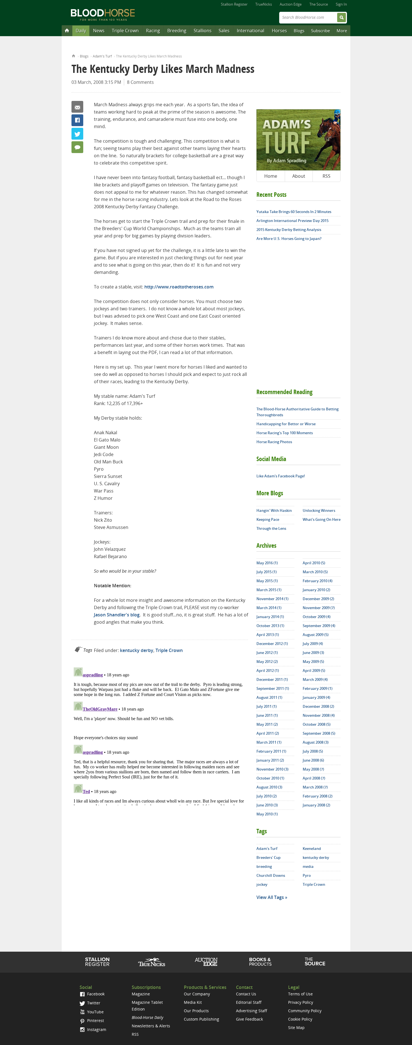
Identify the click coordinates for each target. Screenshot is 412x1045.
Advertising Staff (251, 1010)
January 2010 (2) (316, 589)
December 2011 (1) (272, 679)
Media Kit (193, 1002)
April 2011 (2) (267, 733)
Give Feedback (249, 1019)
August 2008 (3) (315, 742)
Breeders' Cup (268, 857)
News (99, 30)
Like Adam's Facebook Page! (280, 475)
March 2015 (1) (268, 589)
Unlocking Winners (319, 510)
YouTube (95, 1011)
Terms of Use (300, 994)
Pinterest (95, 1020)
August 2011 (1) (269, 697)
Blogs (299, 30)
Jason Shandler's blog (117, 615)
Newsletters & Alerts (151, 1025)
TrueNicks (263, 4)
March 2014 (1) (268, 607)
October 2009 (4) (316, 616)
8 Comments (140, 82)
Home (73, 55)
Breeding (176, 30)
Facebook (77, 120)
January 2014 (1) (270, 616)
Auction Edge (291, 4)
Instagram (96, 1029)
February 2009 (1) (317, 688)
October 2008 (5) (316, 724)
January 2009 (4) (316, 697)
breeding (264, 866)
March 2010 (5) (315, 571)
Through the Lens (271, 528)
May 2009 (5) (313, 661)
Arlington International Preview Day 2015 (292, 220)
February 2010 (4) (317, 580)
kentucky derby (136, 650)
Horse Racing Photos (274, 441)
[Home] (67, 30)
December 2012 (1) (272, 643)
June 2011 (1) (267, 715)
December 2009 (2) (318, 598)
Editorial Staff (248, 1002)
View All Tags (270, 897)
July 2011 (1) (266, 706)
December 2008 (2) (318, 706)
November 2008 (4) (319, 715)
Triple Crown (125, 30)
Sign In (341, 4)
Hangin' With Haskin (274, 510)
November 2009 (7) (319, 607)
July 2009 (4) (313, 643)
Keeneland (312, 848)
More (342, 30)
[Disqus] (159, 735)
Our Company (197, 994)
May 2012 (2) (267, 661)
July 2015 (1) (266, 571)
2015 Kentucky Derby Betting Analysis (288, 229)
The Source (318, 4)
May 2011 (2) (267, 724)
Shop (260, 962)
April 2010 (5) (314, 562)
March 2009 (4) (315, 679)
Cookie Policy (300, 1019)
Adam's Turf (102, 56)
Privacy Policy (300, 1002)
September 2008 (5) (319, 733)
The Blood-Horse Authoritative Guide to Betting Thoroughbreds (297, 411)
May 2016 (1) (267, 562)
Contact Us (246, 994)
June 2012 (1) (267, 652)
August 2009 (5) (315, 634)
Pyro (307, 875)
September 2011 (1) (272, 688)
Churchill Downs (270, 875)
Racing (153, 30)
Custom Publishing (201, 1019)
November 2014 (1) (272, 598)
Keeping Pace (267, 519)
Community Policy (304, 1010)
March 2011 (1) (268, 742)
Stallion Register (234, 4)
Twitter (77, 134)
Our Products (196, 1010)
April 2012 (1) (267, 670)
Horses (279, 30)
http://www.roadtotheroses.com (179, 287)
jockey (261, 884)
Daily (81, 30)
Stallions (203, 30)
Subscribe (320, 30)
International (250, 30)
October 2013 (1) (270, 625)
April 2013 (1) (267, 634)
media (308, 866)
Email (77, 107)
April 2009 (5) (314, 670)
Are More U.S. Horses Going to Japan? (288, 238)
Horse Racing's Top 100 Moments (284, 432)
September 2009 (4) (319, 625)
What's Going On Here (322, 519)
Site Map (296, 1027)
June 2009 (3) (313, 652)
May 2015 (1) (267, 580)
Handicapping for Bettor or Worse (286, 423)
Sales (224, 30)
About (298, 176)
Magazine (141, 994)
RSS (326, 176)
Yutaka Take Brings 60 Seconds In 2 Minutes (293, 211)
